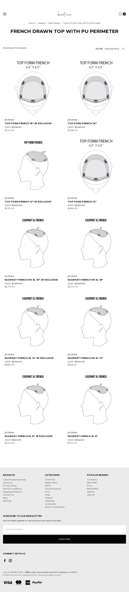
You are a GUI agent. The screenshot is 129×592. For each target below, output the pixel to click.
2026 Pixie (50, 479)
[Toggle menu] (4, 14)
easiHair (91, 491)
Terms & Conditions (12, 488)
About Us (7, 482)
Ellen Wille (92, 482)
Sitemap (7, 501)
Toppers (49, 498)
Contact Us (8, 494)
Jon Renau (92, 479)
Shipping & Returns (12, 491)
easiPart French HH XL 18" (85, 279)
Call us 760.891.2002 (13, 572)
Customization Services (14, 479)
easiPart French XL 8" (83, 436)
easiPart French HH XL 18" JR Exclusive (31, 279)
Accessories (50, 504)
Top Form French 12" (82, 201)
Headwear (50, 501)
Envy (47, 491)
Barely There (51, 482)
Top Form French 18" (82, 123)
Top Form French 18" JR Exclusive (28, 123)
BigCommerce (55, 575)
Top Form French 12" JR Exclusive (28, 201)
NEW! (48, 485)
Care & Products (53, 488)
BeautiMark (92, 488)
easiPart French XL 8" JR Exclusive (29, 436)
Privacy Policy (10, 485)
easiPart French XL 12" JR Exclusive (29, 358)
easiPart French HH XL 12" (85, 358)
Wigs (47, 494)
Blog (5, 498)
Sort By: (99, 48)
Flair (35, 575)
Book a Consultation (55, 507)
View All (91, 494)
